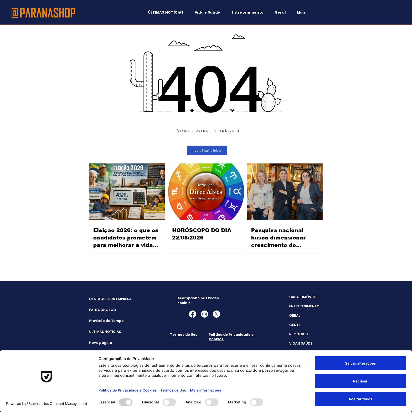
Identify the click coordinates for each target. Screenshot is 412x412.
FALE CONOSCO (101, 309)
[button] (303, 12)
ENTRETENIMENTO (304, 306)
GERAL (294, 315)
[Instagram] (204, 314)
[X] (216, 314)
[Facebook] (192, 314)
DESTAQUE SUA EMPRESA (101, 298)
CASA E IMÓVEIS (302, 297)
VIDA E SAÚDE (300, 343)
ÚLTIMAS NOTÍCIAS (101, 331)
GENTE (294, 324)
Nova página (100, 342)
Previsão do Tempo (101, 320)
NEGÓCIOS (298, 334)
